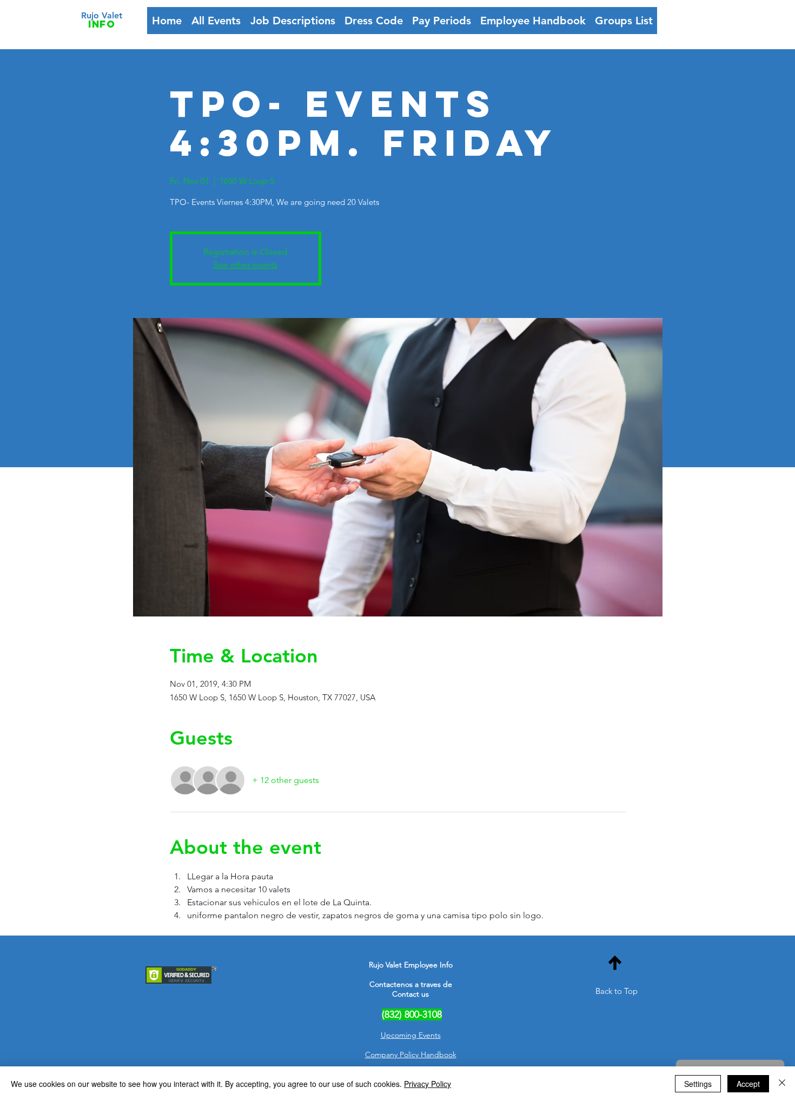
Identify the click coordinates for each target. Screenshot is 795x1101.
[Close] (782, 1083)
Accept (748, 1083)
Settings (698, 1083)
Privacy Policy (427, 1083)
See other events (245, 265)
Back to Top (616, 991)
